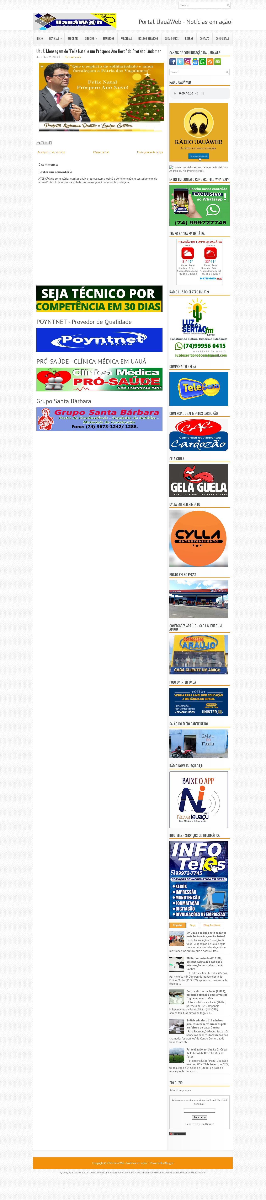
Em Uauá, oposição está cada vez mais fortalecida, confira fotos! (206, 934)
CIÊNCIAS (91, 38)
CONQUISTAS (222, 38)
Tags (193, 925)
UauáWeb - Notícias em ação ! (130, 1163)
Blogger (169, 1163)
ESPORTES (73, 38)
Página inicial (101, 152)
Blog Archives (211, 925)
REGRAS (189, 38)
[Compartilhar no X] (46, 143)
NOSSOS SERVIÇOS (148, 38)
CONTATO (204, 38)
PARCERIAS (126, 38)
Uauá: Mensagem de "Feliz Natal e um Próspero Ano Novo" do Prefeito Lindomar (98, 51)
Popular (177, 925)
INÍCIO (40, 38)
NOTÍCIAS (55, 38)
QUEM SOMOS (172, 38)
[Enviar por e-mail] (38, 143)
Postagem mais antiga (150, 152)
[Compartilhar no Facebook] (50, 143)
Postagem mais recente (51, 152)
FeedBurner (207, 1123)
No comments (73, 57)
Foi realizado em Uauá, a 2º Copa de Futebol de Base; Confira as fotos (206, 1053)
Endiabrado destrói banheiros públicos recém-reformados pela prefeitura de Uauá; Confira (206, 1024)
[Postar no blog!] (42, 143)
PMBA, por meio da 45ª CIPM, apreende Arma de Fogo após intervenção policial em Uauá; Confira (204, 964)
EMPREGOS (108, 38)
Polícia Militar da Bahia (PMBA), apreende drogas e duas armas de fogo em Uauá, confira (206, 994)
